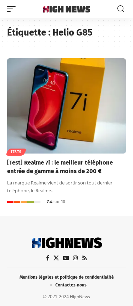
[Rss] (84, 258)
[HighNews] (66, 9)
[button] (13, 9)
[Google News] (66, 258)
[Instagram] (75, 258)
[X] (56, 258)
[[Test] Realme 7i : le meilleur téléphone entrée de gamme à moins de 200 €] (66, 106)
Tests (16, 152)
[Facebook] (47, 258)
